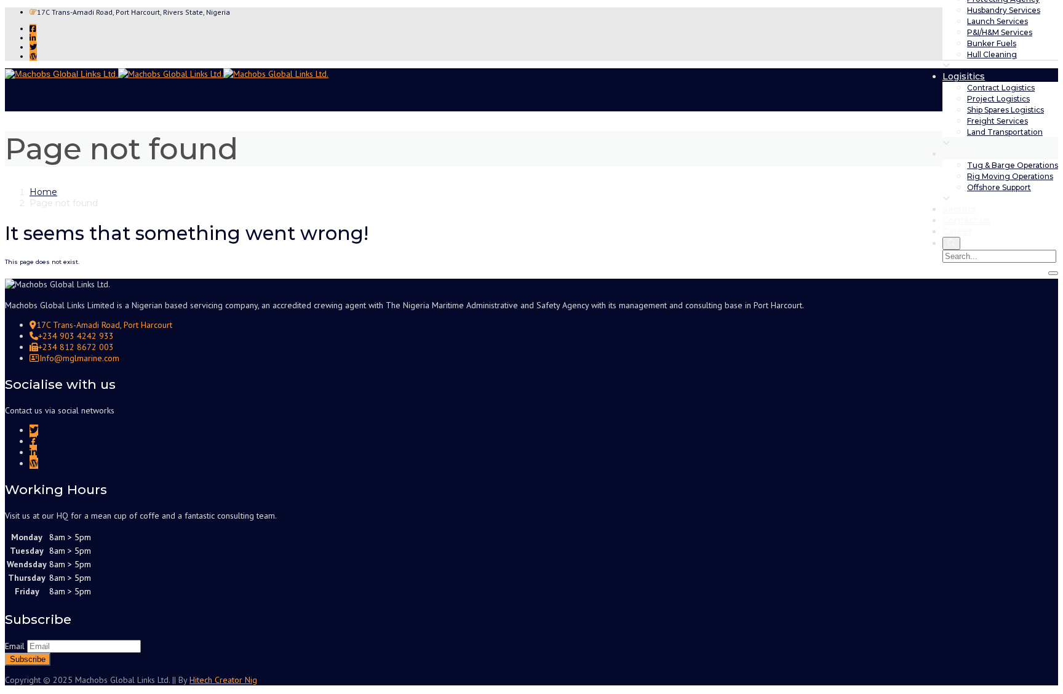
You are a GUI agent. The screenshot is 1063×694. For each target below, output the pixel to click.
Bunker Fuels (991, 43)
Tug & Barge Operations (1012, 165)
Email (15, 646)
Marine (958, 153)
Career (957, 231)
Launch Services (997, 21)
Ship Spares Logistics (1005, 109)
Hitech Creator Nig (223, 679)
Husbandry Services (1003, 10)
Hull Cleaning (992, 54)
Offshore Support (999, 187)
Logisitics (963, 76)
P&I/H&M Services (999, 32)
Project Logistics (998, 98)
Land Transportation (1005, 132)
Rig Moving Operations (1010, 176)
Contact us (966, 220)
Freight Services (997, 121)
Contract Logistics (1001, 87)
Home (43, 191)
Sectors (959, 209)
